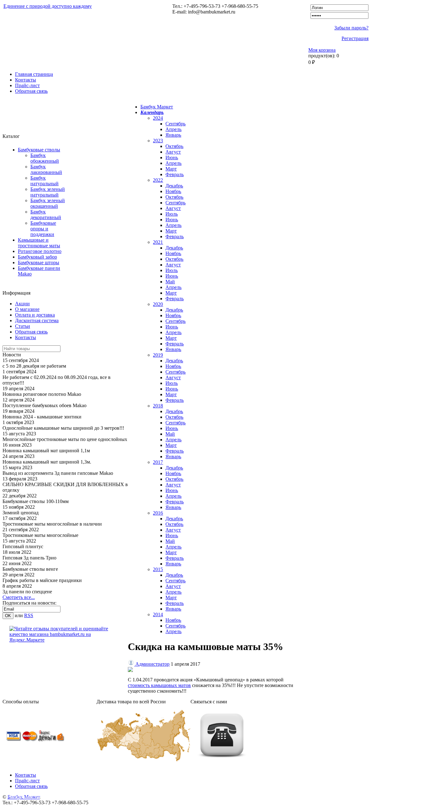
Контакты (25, 79)
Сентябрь (175, 123)
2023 (158, 140)
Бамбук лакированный (46, 169)
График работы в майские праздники (42, 580)
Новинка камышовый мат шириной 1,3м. (47, 461)
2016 (158, 513)
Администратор (152, 664)
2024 (158, 118)
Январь (173, 135)
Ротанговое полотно (39, 251)
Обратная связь (31, 91)
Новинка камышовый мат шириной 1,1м (46, 450)
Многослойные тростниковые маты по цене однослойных (65, 439)
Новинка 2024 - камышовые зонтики (42, 416)
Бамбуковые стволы (39, 149)
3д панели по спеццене (27, 591)
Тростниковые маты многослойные (40, 535)
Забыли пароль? (351, 27)
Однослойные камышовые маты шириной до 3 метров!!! (63, 428)
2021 (158, 242)
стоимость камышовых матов (159, 685)
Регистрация (355, 38)
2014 (158, 614)
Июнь (171, 157)
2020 (158, 304)
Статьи (22, 326)
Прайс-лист (27, 85)
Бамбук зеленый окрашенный (47, 203)
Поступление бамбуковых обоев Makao (44, 405)
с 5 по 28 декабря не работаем (34, 366)
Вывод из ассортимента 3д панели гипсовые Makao (58, 473)
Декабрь (174, 185)
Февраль (174, 174)
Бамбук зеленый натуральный (47, 191)
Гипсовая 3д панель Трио (29, 557)
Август (173, 152)
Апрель (173, 129)
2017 (158, 462)
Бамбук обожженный (44, 158)
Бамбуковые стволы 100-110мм (36, 501)
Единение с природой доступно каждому (47, 6)
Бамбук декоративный (45, 214)
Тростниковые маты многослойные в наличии (52, 524)
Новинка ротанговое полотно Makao (42, 394)
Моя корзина (322, 50)
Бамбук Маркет (156, 106)
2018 (158, 405)
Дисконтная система (37, 320)
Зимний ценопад (21, 512)
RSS (28, 615)
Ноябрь (173, 191)
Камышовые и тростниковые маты (39, 242)
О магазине (27, 309)
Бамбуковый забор (37, 257)
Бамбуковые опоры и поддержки (43, 228)
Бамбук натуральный (44, 180)
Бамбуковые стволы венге (30, 569)
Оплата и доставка (35, 314)
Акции (22, 303)
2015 (158, 569)
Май (170, 281)
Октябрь (174, 146)
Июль (171, 214)
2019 (158, 355)
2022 (158, 180)
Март (171, 168)
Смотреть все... (19, 597)
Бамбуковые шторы (38, 262)
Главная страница (34, 74)
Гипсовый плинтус (23, 546)
